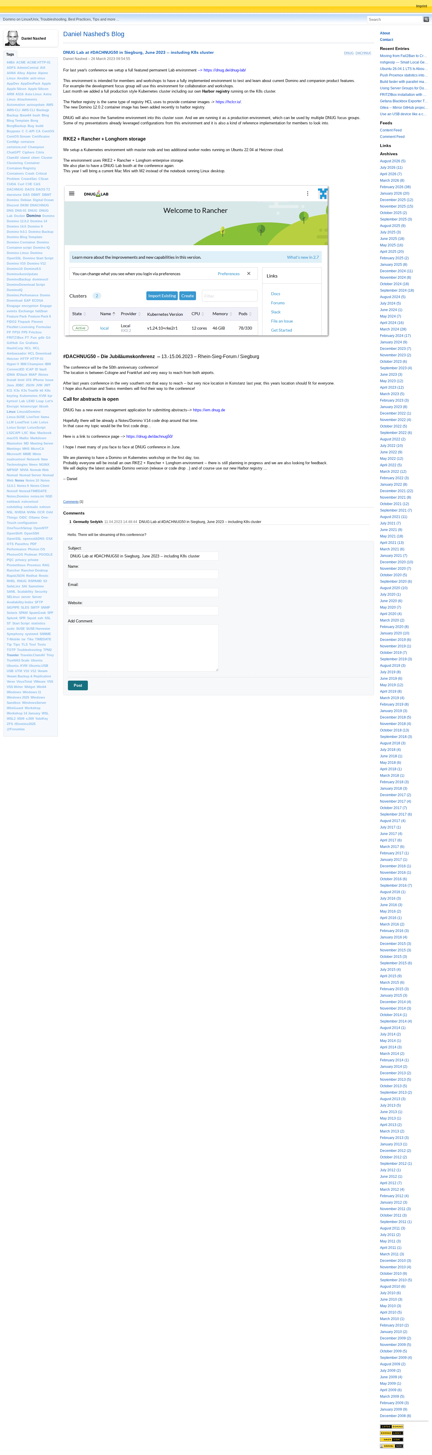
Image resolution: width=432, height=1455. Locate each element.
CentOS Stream (19, 136)
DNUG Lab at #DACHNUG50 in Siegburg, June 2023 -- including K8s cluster (138, 52)
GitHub (12, 343)
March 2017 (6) (392, 847)
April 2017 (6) (391, 840)
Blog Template (18, 120)
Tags (10, 54)
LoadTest (22, 422)
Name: (73, 566)
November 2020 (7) (395, 569)
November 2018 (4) (395, 724)
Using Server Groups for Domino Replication (404, 88)
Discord (13, 205)
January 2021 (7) (393, 556)
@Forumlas (16, 729)
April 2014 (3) (391, 1047)
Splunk (12, 618)
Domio (45, 295)
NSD (49, 496)
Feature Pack (17, 316)
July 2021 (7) (390, 523)
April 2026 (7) (391, 174)
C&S (37, 184)
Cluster (46, 157)
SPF (50, 612)
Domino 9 (35, 226)
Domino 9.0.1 (17, 231)
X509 (20, 718)
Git (48, 337)
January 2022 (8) (393, 484)
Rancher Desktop (34, 570)
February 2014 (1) (394, 1060)
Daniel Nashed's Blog (93, 34)
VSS (50, 681)
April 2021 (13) (392, 543)
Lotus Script (16, 427)
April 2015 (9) (391, 976)
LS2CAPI (13, 433)
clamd (25, 157)
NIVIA (24, 470)
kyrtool (12, 401)
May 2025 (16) (391, 245)
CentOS (48, 131)
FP (9, 332)
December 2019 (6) (395, 640)
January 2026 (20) (394, 193)
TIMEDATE (43, 639)
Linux (11, 411)
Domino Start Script (38, 258)
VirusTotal (24, 681)
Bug (31, 126)
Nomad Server (30, 475)
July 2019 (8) (390, 672)
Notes (19, 480)
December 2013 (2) (395, 1073)
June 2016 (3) (391, 905)
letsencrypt (29, 406)
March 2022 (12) (393, 472)
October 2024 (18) (394, 284)
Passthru (22, 544)
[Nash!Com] (404, 1439)
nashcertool (16, 459)
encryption (30, 306)
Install (11, 380)
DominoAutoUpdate (22, 274)
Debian (26, 200)
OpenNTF (41, 528)
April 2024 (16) (392, 323)
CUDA (11, 184)
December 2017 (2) (395, 795)
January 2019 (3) (393, 711)
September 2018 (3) (396, 737)
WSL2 (11, 718)
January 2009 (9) (393, 1409)
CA (38, 131)
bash (36, 115)
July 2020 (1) (390, 594)
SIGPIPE (13, 607)
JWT (47, 385)
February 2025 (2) (394, 258)
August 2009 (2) (393, 1364)
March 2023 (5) (392, 394)
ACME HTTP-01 (39, 62)
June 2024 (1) (391, 310)
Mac (33, 433)
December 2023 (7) (395, 349)
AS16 (20, 94)
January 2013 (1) (393, 1144)
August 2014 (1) (393, 1028)
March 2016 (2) (392, 924)
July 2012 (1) (390, 1170)
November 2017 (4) (395, 801)
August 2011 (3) (392, 1228)
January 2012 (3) (393, 1202)
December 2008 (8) (395, 1416)
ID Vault (41, 369)
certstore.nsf (16, 147)
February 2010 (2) (394, 1325)
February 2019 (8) (394, 704)
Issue (49, 380)
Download (15, 300)
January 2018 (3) (393, 788)
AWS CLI (28, 110)
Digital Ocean (43, 200)
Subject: (75, 548)
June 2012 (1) (391, 1177)
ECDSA (37, 300)
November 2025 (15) (396, 206)
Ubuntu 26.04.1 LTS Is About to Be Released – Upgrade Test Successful (404, 69)
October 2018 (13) (394, 730)
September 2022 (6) (396, 433)
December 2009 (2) (395, 1338)
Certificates (41, 136)
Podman (30, 554)
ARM (10, 94)
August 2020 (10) (394, 588)
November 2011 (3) (395, 1209)
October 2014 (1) (393, 1015)
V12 (33, 671)
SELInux (13, 597)
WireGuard (15, 708)
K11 (9, 390)
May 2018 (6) (390, 763)
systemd (31, 634)
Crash (29, 173)
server (26, 597)
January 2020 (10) (394, 633)
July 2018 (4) (390, 750)
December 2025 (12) (396, 200)
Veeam (43, 671)
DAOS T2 (43, 189)
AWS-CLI (13, 110)
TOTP (11, 650)
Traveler (13, 655)
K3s (17, 390)
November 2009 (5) (395, 1345)
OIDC (23, 517)
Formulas (43, 327)
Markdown (38, 438)
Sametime (36, 586)
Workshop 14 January (23, 713)
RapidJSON (16, 575)
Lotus (43, 422)
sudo (11, 628)
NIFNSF (13, 470)
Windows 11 (32, 692)
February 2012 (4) (394, 1196)
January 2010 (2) (393, 1332)
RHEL (11, 581)
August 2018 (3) (393, 743)
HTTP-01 (36, 358)
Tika (30, 639)
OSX (49, 538)
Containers (15, 173)
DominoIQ (15, 290)
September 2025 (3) (396, 219)
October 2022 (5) (393, 426)
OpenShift (15, 533)
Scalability (25, 591)
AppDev (13, 83)
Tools (41, 644)
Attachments (27, 99)
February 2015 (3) (394, 989)
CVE (29, 184)
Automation (16, 104)
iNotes (43, 374)
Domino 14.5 (16, 226)
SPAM (23, 612)
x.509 (30, 718)
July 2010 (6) (390, 1293)
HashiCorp (15, 348)
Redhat (31, 575)
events (12, 311)
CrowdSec (29, 179)
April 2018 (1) (391, 769)
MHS (25, 448)
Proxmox (34, 565)
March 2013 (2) (392, 1131)
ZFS (10, 724)
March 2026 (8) (392, 180)
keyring (12, 395)
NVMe (31, 512)
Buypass (13, 131)
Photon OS (36, 549)
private (33, 560)
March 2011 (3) (392, 1254)
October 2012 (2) (393, 1157)
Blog (45, 115)
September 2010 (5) (396, 1280)
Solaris (12, 612)
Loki (34, 422)
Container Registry (21, 168)
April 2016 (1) (391, 918)
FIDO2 (11, 321)
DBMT (36, 194)
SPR (22, 618)
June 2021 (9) (391, 530)
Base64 (25, 115)
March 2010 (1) (392, 1319)
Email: (73, 584)
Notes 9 (23, 485)
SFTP (39, 602)
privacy (20, 560)
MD (26, 443)
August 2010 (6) (393, 1286)
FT (27, 337)
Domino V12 (36, 263)
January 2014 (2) (393, 1067)
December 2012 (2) (395, 1151)
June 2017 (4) (391, 834)
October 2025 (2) (393, 213)
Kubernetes (29, 395)
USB (10, 671)
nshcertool (29, 501)
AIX (42, 67)
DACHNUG (15, 189)
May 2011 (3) (390, 1241)
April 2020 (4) (391, 614)
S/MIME (45, 634)
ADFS (11, 67)
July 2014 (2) (390, 1034)
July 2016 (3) (390, 898)
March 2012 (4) (392, 1189)
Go (21, 343)
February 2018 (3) (394, 782)
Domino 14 (38, 221)
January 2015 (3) (393, 995)
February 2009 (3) (394, 1403)
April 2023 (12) (392, 387)
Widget (29, 687)
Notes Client (39, 485)
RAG (46, 565)
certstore (27, 141)
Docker (19, 216)
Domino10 (15, 268)
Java (10, 385)
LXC (25, 433)
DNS (10, 210)
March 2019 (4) (392, 698)
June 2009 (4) (391, 1377)
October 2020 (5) (393, 575)
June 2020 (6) (391, 601)
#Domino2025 (25, 724)
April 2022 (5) (391, 465)
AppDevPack (30, 83)
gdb (41, 337)
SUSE (20, 628)
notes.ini (37, 496)
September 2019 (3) (396, 659)
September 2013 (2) (396, 1092)
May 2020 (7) (390, 607)
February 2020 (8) (394, 627)
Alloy (21, 73)
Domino (33, 215)
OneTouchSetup (19, 528)
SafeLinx (13, 586)
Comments (71, 501)
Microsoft (14, 454)
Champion (36, 147)
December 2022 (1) (395, 413)
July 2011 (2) (390, 1235)
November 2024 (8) (395, 277)
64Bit (11, 62)
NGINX (44, 464)
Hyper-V (13, 364)
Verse (11, 681)
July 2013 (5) (390, 1105)
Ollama (34, 517)
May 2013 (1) (390, 1118)
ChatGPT (14, 152)
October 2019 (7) (393, 653)
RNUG (22, 581)
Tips (16, 644)
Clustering (15, 163)
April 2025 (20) (392, 252)
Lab (22, 401)
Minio (37, 454)
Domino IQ (41, 247)
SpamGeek (37, 612)
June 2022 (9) (391, 452)
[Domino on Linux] (404, 1433)
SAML (11, 591)
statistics (38, 623)
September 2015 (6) (396, 963)
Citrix (40, 152)
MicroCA (37, 448)
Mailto (24, 438)
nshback (13, 501)
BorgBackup (16, 126)
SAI (24, 586)
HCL (28, 348)
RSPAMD (35, 581)
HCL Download (39, 353)
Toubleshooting (29, 650)
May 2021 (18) (391, 536)
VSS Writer (15, 687)
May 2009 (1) (390, 1384)
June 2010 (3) (391, 1299)
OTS (10, 544)
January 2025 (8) (393, 265)
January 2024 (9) (393, 342)
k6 (41, 390)
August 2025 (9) (393, 226)
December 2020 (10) (396, 562)
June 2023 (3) (391, 374)
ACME (21, 62)
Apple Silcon (16, 89)
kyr (50, 395)
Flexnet (37, 321)
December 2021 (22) (396, 491)
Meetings (14, 448)
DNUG (33, 210)
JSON (30, 385)
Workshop (33, 708)
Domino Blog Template (24, 237)
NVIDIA (20, 512)
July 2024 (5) (390, 303)
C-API (30, 131)
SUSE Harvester (38, 628)
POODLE (46, 554)
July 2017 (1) (390, 827)
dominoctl (40, 279)
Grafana (32, 343)
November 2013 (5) (395, 1080)
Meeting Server (41, 443)
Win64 (41, 687)
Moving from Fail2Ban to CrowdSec (404, 56)
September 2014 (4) (396, 1021)
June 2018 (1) (391, 756)
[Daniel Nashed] (404, 1446)
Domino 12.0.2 (18, 221)
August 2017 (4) (393, 821)
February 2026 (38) (395, 187)
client (35, 157)
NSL (10, 512)
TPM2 (47, 650)
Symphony (15, 634)
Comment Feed (392, 137)
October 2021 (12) (394, 504)
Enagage (13, 306)
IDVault (21, 374)
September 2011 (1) (396, 1222)
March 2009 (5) (392, 1396)
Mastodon (14, 443)
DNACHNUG (39, 205)
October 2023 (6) (393, 362)
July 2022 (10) (391, 446)
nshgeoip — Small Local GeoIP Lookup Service (404, 62)
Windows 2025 (18, 697)
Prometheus (16, 565)
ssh (40, 618)
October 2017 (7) (393, 808)
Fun (34, 337)
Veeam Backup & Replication (29, 676)
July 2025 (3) (390, 232)
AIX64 (11, 73)
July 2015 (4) (390, 970)
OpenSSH (31, 533)
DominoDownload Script (26, 284)
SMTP (35, 607)
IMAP (33, 374)
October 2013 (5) (393, 1086)
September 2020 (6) (396, 581)
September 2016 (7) (396, 885)
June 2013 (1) (391, 1112)
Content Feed (391, 130)
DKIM (24, 205)
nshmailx (31, 507)
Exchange (26, 311)
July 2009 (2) (390, 1371)
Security (41, 591)
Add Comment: (80, 621)
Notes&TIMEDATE (33, 491)
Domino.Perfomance (22, 295)
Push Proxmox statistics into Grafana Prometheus (404, 75)
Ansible (23, 78)
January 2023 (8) (393, 407)
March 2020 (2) (392, 620)
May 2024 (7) (390, 316)
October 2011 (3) (393, 1215)
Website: (75, 603)
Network (33, 459)
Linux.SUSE (16, 417)
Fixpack (24, 321)
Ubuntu (37, 660)
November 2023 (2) (395, 355)
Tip (9, 644)
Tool (32, 644)
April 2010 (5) (391, 1312)
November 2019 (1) (395, 646)
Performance (16, 549)
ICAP (30, 369)
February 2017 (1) (394, 853)
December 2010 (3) (395, 1261)
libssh (43, 406)
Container (32, 163)
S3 (45, 581)
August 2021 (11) (393, 517)
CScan (43, 179)
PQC (10, 560)
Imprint (421, 6)
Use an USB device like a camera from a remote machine (404, 114)
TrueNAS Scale (18, 660)
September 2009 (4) (396, 1358)
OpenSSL (14, 538)
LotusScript (36, 427)
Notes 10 (32, 480)
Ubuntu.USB (38, 665)
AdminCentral (27, 67)
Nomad (12, 475)
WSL (45, 713)
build (39, 126)
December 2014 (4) (395, 1002)
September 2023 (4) (396, 368)
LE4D (30, 401)
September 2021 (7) (396, 510)
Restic (43, 575)
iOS (28, 380)
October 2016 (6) (393, 879)
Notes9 (12, 491)
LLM (10, 422)
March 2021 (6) (392, 549)
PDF (33, 544)
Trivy (50, 655)
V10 (26, 671)
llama (45, 417)
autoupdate (36, 104)
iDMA (11, 374)
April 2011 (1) (390, 1248)
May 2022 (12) (391, 459)
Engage (46, 306)
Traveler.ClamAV (32, 655)
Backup (13, 115)
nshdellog (14, 507)
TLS (24, 644)
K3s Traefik (29, 390)
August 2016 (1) (393, 892)
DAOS (29, 189)
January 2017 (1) (393, 860)
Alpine (31, 73)
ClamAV (13, 157)
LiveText (32, 417)
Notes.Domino (18, 496)
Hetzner (13, 358)
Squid (31, 618)
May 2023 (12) (391, 381)
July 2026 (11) (391, 168)
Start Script (21, 623)
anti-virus (37, 78)
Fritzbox (35, 332)
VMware (40, 681)
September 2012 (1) (396, 1164)
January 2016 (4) (393, 937)
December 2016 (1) (395, 866)
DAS (26, 194)
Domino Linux (18, 253)
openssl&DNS (33, 538)
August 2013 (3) (393, 1099)
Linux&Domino (29, 411)
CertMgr (13, 141)
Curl (21, 184)
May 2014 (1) (390, 1041)
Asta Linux (33, 94)
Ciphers (28, 152)
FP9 (24, 332)
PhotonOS (15, 554)
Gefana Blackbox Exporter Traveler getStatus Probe (404, 101)
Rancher (13, 570)
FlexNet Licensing (21, 327)
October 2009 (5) (393, 1351)
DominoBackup (19, 279)
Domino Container (21, 242)
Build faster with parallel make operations (404, 82)
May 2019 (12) (391, 685)
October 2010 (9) (393, 1274)
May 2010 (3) (390, 1306)
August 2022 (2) (393, 439)
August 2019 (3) (393, 666)
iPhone (38, 380)
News (33, 464)
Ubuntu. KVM (17, 665)
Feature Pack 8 (39, 316)
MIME (27, 454)
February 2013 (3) (394, 1138)
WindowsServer (34, 702)
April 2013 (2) (391, 1125)
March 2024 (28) (393, 329)
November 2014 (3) (395, 1008)
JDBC (19, 385)
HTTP (24, 358)
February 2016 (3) (394, 931)
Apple (46, 83)
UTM (18, 671)
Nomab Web (39, 470)
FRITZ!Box (15, 337)
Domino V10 (16, 263)
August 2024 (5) (393, 297)
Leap (40, 401)
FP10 (16, 332)
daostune (14, 194)
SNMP (45, 607)
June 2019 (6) (391, 678)
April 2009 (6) (391, 1390)
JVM (39, 385)
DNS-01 (20, 210)
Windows (14, 692)
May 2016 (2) (390, 911)
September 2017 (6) (396, 814)
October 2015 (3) (393, 957)
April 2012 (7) (391, 1183)
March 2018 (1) (392, 776)
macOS (12, 438)
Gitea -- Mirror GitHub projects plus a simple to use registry (404, 108)
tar (23, 639)
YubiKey (41, 718)
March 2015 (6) (392, 982)
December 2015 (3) (395, 944)
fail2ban (41, 311)
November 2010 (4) (395, 1267)
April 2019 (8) (391, 691)
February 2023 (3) (394, 400)
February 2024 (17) (395, 336)
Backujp (42, 110)
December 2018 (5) (395, 717)
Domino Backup (41, 231)
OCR (41, 512)
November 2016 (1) (395, 873)
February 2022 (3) (394, 478)
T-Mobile (13, 639)
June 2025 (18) (392, 239)
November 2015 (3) (395, 950)
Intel (21, 380)
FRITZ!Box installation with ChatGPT (404, 95)
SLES (25, 607)
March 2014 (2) (392, 1054)
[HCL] (404, 1426)
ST (9, 623)
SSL (48, 618)
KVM (42, 395)
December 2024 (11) (396, 271)
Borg (34, 120)
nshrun (45, 507)
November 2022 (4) (395, 420)
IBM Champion (32, 364)
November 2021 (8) (395, 497)
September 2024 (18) (397, 290)
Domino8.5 (32, 268)
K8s (48, 390)
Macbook (44, 433)
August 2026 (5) (393, 161)
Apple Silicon (38, 89)
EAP (27, 300)
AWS (49, 104)
